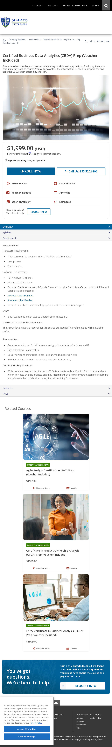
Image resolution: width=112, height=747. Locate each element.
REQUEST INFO (39, 211)
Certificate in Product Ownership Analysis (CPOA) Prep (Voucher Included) (52, 552)
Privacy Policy (97, 739)
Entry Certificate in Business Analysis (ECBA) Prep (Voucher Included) (54, 633)
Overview (8, 226)
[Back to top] (56, 714)
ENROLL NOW (30, 171)
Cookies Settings (27, 736)
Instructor (8, 388)
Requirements (10, 237)
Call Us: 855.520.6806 (97, 41)
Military (80, 718)
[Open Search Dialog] (106, 5)
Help (79, 727)
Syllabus (7, 232)
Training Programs (17, 39)
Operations (34, 39)
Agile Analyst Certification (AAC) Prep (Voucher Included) (50, 472)
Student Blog (95, 718)
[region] (27, 721)
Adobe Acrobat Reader (20, 300)
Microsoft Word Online (20, 295)
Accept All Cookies (26, 729)
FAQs (5, 393)
